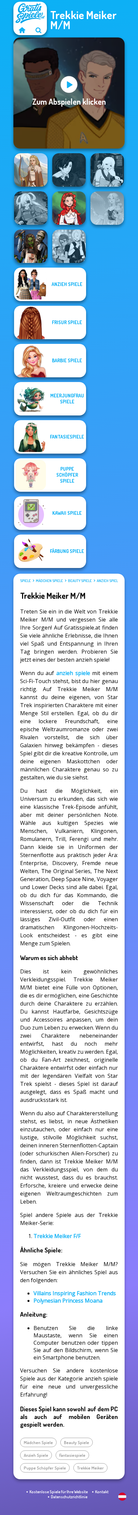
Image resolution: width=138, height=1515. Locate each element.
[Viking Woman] (31, 170)
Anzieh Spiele (108, 580)
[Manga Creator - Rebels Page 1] (69, 246)
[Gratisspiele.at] (21, 30)
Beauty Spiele (80, 580)
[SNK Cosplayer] (31, 208)
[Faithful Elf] (107, 208)
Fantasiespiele (72, 1455)
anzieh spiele (73, 673)
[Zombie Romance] (31, 246)
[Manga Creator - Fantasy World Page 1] (107, 170)
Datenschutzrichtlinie (69, 1496)
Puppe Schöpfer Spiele (45, 1468)
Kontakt (102, 1491)
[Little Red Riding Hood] (69, 208)
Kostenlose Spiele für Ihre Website (58, 1491)
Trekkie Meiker (90, 1468)
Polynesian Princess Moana (67, 1300)
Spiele (25, 580)
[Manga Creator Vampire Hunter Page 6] (69, 170)
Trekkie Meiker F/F (57, 1236)
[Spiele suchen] (38, 30)
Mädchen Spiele (49, 580)
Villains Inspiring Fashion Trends (74, 1293)
